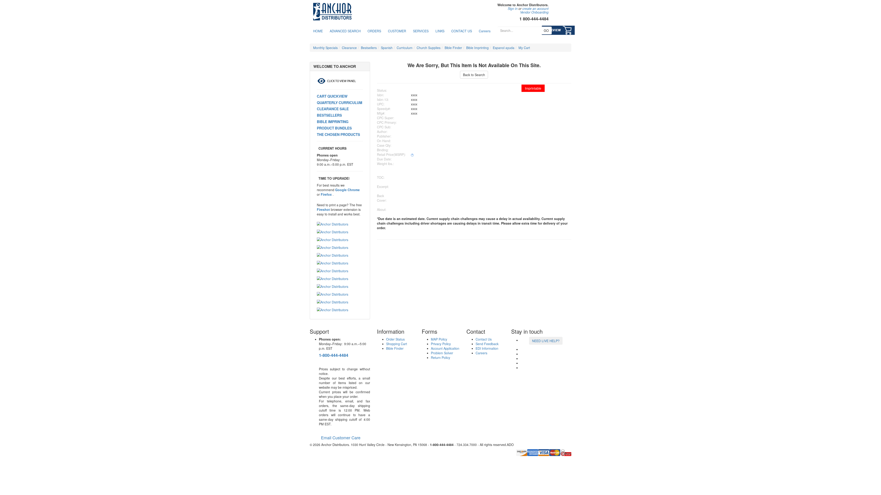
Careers (485, 31)
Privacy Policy (441, 343)
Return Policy (440, 357)
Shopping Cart (396, 343)
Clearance (349, 47)
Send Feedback (487, 343)
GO (546, 30)
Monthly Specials (325, 47)
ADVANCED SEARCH (345, 31)
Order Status (395, 339)
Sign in (513, 8)
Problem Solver (442, 353)
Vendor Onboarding (534, 12)
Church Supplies (428, 47)
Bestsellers (369, 47)
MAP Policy (439, 339)
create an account (535, 8)
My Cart (524, 47)
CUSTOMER (397, 31)
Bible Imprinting (477, 47)
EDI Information (487, 348)
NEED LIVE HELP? (546, 340)
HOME (318, 31)
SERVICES (421, 31)
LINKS (439, 31)
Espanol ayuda (503, 47)
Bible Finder (453, 47)
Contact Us (484, 339)
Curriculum (405, 47)
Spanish (387, 47)
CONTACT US (461, 31)
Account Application (445, 348)
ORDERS (374, 31)
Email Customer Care (339, 437)
